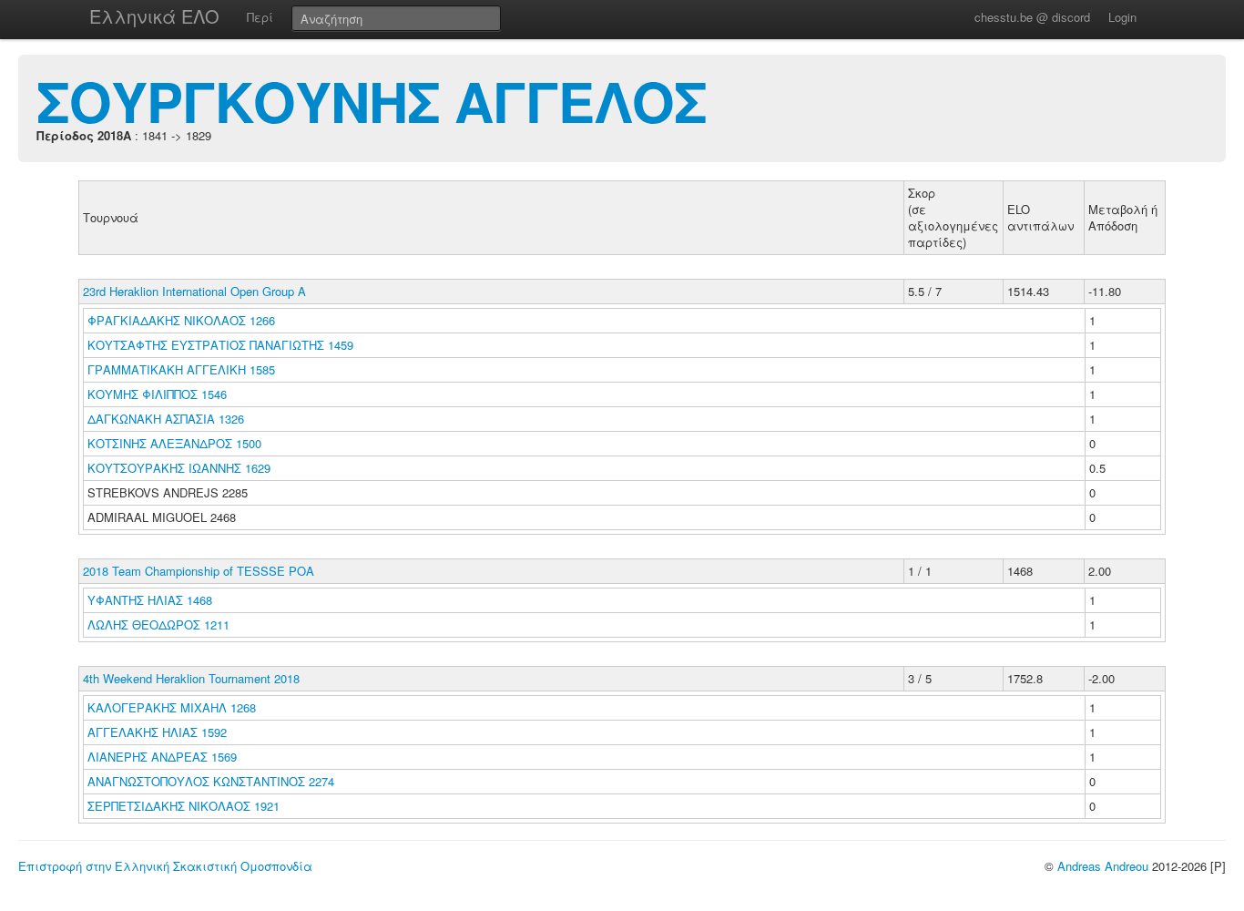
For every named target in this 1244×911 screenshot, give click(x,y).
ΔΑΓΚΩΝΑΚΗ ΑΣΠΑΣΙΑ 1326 (165, 418)
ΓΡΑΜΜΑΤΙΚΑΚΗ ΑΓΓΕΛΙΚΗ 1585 (181, 369)
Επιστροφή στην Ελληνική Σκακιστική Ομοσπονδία (165, 866)
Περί (260, 17)
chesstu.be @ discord (1032, 17)
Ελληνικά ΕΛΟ (154, 16)
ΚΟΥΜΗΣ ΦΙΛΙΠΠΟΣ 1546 (157, 394)
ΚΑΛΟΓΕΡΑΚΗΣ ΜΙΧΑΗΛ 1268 (171, 707)
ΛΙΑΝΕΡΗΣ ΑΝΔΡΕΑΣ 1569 (162, 756)
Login (1122, 17)
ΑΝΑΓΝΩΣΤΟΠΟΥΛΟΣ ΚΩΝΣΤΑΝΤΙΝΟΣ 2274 (210, 781)
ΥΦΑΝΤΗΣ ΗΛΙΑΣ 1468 (149, 600)
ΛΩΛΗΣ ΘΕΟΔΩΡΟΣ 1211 (158, 624)
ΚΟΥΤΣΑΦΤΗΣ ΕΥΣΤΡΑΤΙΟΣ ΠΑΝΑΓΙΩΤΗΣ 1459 (220, 344)
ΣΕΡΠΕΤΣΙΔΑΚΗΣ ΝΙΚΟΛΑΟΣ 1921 (183, 805)
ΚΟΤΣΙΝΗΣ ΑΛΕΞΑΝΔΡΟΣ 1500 (174, 443)
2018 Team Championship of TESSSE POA (198, 570)
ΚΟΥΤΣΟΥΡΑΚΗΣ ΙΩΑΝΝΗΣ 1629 (178, 467)
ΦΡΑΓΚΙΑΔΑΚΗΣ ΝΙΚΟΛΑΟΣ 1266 (181, 320)
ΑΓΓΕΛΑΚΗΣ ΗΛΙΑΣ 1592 (157, 732)
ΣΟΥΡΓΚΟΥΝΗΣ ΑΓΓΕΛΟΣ (371, 100)
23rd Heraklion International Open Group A (194, 291)
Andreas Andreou (1102, 866)
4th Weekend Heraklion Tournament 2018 (191, 678)
